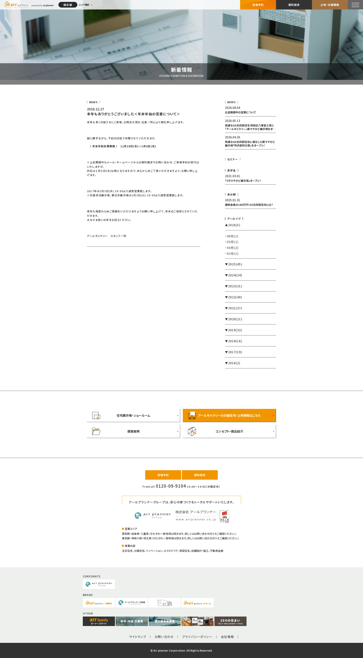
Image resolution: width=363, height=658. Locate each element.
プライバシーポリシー (197, 636)
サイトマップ (137, 636)
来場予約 (258, 5)
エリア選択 (84, 5)
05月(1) (233, 241)
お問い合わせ (164, 636)
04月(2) (233, 247)
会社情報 (227, 636)
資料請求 (294, 5)
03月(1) (233, 253)
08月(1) (233, 236)
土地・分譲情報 (329, 5)
